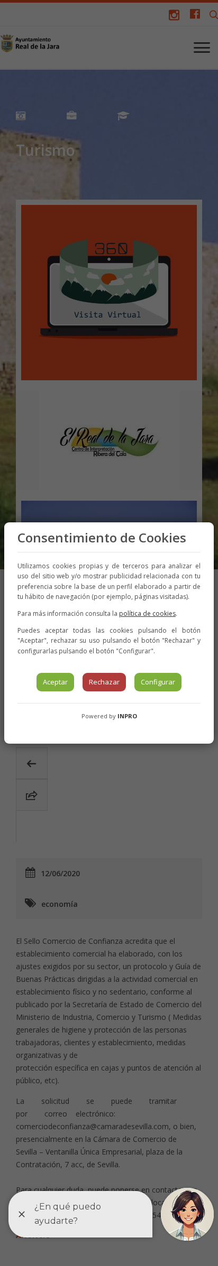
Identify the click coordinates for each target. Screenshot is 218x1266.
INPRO (127, 716)
